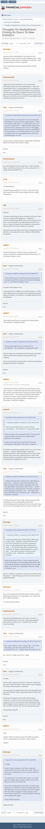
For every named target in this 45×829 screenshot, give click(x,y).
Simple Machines (27, 827)
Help (14, 825)
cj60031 (6, 245)
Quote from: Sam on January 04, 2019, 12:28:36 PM (20, 760)
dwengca (7, 49)
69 (29, 43)
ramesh (6, 409)
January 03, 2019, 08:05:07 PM (11, 337)
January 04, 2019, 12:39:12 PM (11, 729)
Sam (5, 107)
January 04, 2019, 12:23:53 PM (11, 636)
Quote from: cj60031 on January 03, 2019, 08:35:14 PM (21, 476)
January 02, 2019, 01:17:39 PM (11, 52)
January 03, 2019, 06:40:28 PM (11, 269)
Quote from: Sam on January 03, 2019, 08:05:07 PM (20, 417)
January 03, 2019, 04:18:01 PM (11, 182)
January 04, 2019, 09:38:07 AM (11, 412)
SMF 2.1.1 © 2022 (17, 827)
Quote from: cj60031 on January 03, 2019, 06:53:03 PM (21, 342)
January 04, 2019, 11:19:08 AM (11, 525)
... (18, 43)
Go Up (4, 812)
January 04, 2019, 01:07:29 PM (11, 755)
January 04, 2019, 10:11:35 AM (11, 472)
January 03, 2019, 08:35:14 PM (11, 382)
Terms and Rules (21, 825)
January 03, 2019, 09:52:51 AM (11, 80)
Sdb (4, 205)
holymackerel (8, 77)
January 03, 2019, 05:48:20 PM (11, 248)
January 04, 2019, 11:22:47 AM (11, 590)
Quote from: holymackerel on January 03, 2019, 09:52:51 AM (23, 115)
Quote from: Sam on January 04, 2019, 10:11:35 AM (20, 530)
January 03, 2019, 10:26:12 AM (11, 110)
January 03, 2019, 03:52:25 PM (11, 162)
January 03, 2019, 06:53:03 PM (11, 316)
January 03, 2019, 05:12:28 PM (11, 208)
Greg (5, 179)
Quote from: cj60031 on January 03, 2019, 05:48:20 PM (21, 273)
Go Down (5, 43)
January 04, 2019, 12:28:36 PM (11, 674)
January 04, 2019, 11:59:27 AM (11, 614)
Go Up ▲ (29, 825)
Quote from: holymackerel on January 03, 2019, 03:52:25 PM (23, 641)
